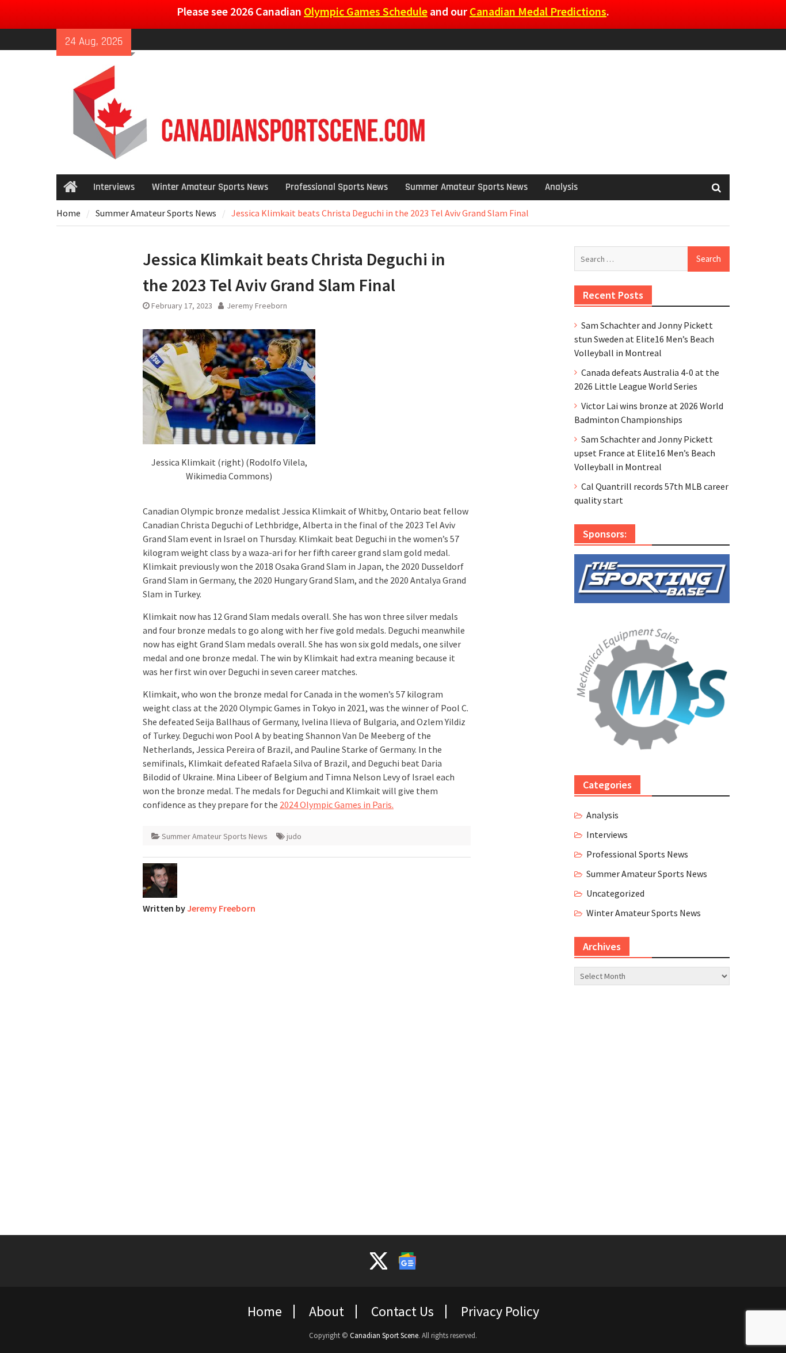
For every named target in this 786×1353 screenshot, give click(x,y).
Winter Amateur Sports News (210, 187)
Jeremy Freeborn (257, 305)
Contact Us (402, 1311)
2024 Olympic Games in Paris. (337, 804)
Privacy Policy (500, 1311)
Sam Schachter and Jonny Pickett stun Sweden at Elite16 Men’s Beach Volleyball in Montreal (644, 339)
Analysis (561, 187)
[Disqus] (307, 1067)
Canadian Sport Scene (384, 1335)
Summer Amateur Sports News (466, 187)
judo (294, 836)
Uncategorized (615, 893)
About (326, 1311)
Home (264, 1311)
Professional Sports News (336, 187)
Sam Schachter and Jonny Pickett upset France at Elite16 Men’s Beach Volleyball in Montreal (644, 452)
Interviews (114, 187)
